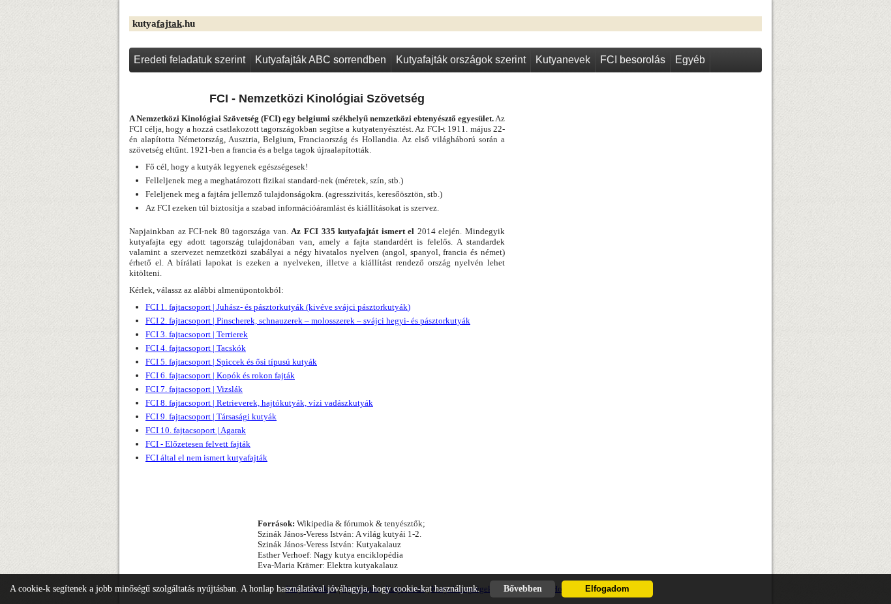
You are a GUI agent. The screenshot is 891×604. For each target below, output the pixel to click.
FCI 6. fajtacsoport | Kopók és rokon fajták (220, 375)
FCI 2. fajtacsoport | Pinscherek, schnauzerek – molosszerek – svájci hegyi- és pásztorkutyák (307, 320)
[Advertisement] (638, 183)
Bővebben (523, 589)
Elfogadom (607, 589)
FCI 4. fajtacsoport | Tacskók (195, 348)
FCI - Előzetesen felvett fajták (197, 444)
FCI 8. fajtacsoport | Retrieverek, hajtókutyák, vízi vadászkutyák (259, 403)
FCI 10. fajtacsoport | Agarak (195, 430)
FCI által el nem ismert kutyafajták (206, 457)
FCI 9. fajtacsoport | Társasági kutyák (211, 416)
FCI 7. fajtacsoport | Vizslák (194, 389)
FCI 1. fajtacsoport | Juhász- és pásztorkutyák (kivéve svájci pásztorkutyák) (277, 307)
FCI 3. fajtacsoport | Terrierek (196, 334)
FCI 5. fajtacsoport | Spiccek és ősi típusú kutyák (231, 362)
